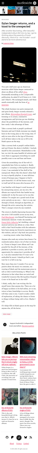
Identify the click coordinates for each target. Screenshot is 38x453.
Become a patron (28, 326)
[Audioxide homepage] (19, 437)
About (12, 443)
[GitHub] (7, 437)
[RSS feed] (31, 437)
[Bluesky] (25, 437)
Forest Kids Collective (10, 222)
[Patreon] (12, 437)
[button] (3, 3)
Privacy (19, 443)
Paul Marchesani (8, 217)
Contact (26, 443)
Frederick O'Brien (8, 43)
